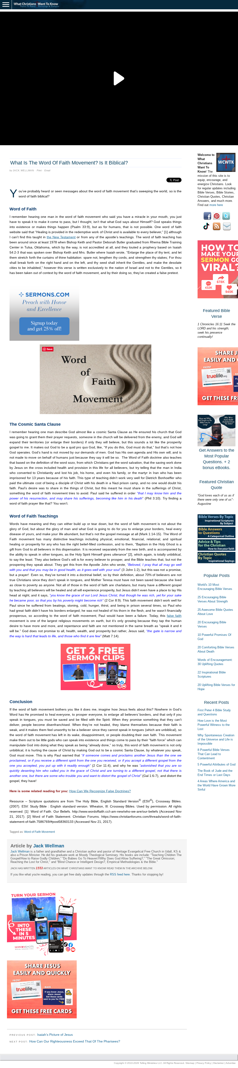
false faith (174, 616)
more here (216, 205)
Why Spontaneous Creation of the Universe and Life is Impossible (216, 739)
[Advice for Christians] (216, 549)
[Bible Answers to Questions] (216, 537)
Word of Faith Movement (39, 831)
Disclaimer (218, 1063)
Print (39, 170)
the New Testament (61, 237)
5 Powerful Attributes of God (216, 764)
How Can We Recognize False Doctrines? (100, 791)
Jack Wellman (23, 170)
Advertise (231, 1063)
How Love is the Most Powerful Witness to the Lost (214, 725)
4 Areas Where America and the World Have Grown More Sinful (216, 785)
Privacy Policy (203, 1063)
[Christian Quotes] (216, 562)
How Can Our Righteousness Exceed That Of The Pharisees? (74, 1041)
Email (47, 170)
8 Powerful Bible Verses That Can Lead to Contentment (214, 754)
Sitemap (189, 1063)
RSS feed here (120, 874)
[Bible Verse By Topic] (216, 524)
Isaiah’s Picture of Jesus (55, 1034)
